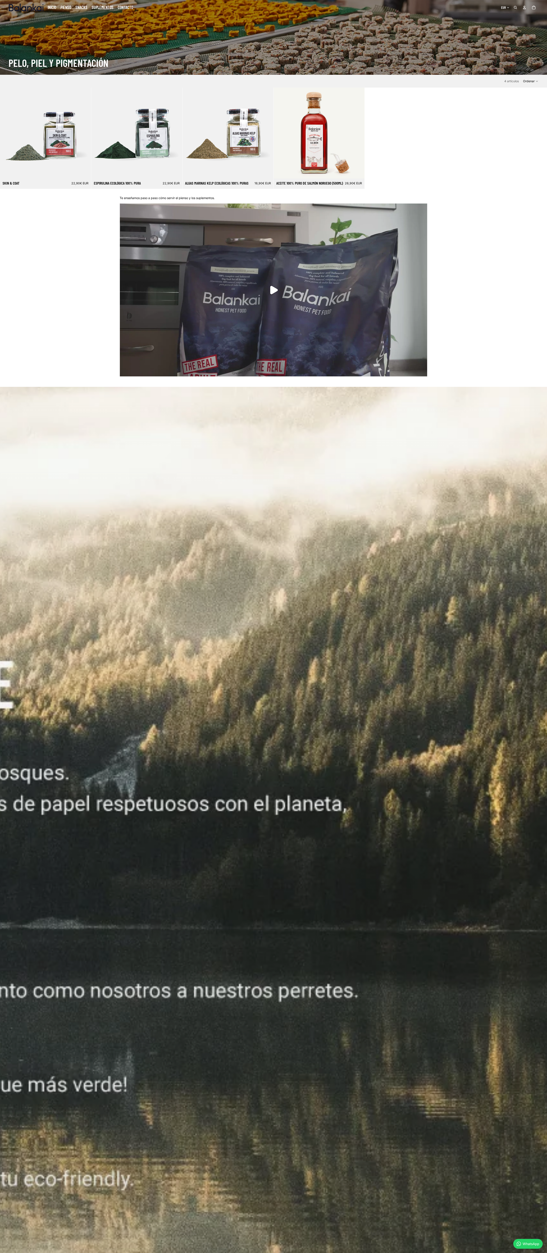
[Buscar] (515, 7)
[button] (530, 81)
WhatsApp (531, 1244)
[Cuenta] (524, 7)
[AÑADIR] (84, 172)
